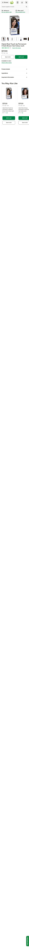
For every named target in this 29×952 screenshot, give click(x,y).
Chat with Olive (27, 941)
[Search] (26, 6)
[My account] (22, 2)
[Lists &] (17, 2)
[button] (3, 39)
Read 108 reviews (16, 48)
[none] (22, 2)
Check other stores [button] (7, 62)
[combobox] (14, 7)
